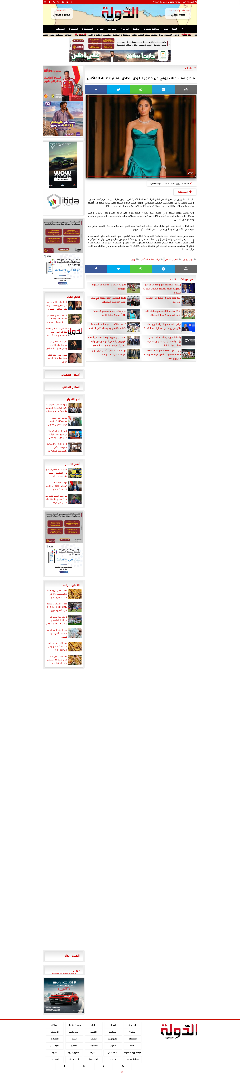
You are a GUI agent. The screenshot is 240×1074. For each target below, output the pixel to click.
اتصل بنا (55, 1059)
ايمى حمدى (182, 192)
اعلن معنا (93, 1059)
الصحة (74, 1039)
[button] (47, 995)
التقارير (100, 29)
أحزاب (92, 1052)
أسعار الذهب (71, 387)
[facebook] (72, 2)
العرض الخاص (172, 259)
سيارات (54, 1052)
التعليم (74, 1046)
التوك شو (54, 1046)
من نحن (113, 1059)
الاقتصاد (73, 29)
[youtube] (63, 2)
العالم (132, 1046)
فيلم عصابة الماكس (151, 259)
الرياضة (136, 29)
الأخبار (174, 29)
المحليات (94, 1046)
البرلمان (125, 29)
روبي (133, 259)
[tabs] (45, 2)
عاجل (165, 29)
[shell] (62, 83)
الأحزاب (113, 1046)
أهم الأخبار (72, 464)
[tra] (62, 270)
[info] (49, 2)
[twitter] (67, 2)
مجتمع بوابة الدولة (132, 1052)
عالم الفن (188, 68)
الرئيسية (132, 1025)
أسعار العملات (70, 374)
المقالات (55, 1039)
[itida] (62, 201)
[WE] (62, 118)
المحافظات (87, 29)
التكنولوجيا (113, 1039)
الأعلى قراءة (71, 585)
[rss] (58, 2)
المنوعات (61, 29)
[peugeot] (62, 165)
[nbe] (120, 56)
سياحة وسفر (132, 1059)
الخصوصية (74, 1059)
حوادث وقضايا (151, 29)
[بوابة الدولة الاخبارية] (64, 995)
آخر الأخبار (73, 399)
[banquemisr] (120, 43)
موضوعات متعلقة (181, 279)
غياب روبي (188, 259)
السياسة (112, 29)
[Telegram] (163, 89)
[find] (54, 2)
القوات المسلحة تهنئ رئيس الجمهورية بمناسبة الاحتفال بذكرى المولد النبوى (67, 35)
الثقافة (93, 1039)
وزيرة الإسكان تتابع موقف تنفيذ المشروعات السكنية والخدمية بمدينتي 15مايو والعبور (170, 35)
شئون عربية (73, 1052)
